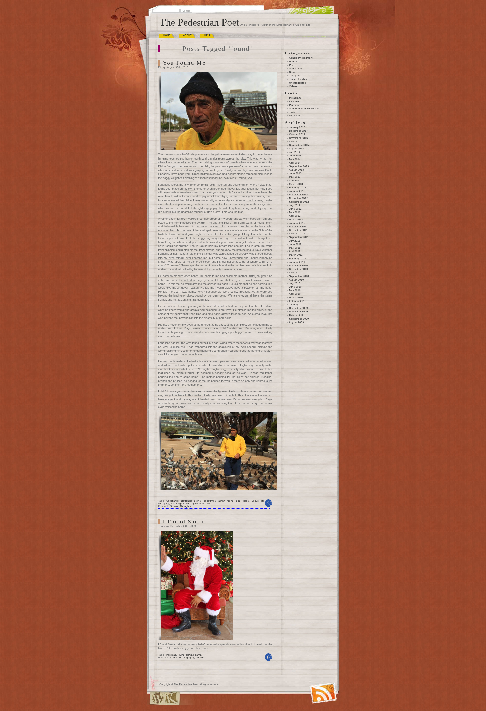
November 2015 (298, 137)
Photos (200, 657)
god (238, 500)
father (221, 500)
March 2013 (296, 184)
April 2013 (295, 180)
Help (207, 35)
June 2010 (295, 286)
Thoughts (185, 506)
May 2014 (295, 159)
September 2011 (299, 237)
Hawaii (190, 654)
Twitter (292, 112)
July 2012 (294, 205)
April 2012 (295, 215)
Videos (293, 86)
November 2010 (298, 269)
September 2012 (299, 201)
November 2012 (298, 198)
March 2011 (296, 254)
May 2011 (294, 247)
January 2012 (297, 223)
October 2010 (297, 272)
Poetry (293, 65)
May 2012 (295, 212)
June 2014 (295, 155)
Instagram (295, 97)
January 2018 (297, 127)
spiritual (196, 503)
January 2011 (297, 262)
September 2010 (299, 276)
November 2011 (298, 230)
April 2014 (295, 162)
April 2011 (294, 251)
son (188, 503)
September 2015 (299, 145)
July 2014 (294, 152)
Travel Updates (298, 79)
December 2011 (298, 226)
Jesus (255, 500)
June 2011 (295, 244)
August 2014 (296, 148)
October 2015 (297, 141)
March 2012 (296, 219)
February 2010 (297, 301)
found (230, 500)
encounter (209, 500)
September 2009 (299, 318)
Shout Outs (295, 68)
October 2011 (297, 233)
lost (173, 503)
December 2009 (298, 308)
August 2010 (296, 279)
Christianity (172, 500)
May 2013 (295, 176)
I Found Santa (183, 521)
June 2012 (295, 208)
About (187, 35)
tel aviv (206, 503)
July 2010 (294, 283)
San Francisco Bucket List (304, 108)
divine (197, 500)
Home (166, 35)
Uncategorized (297, 82)
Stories (174, 506)
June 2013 (295, 173)
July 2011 (294, 240)
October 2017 (297, 134)
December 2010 (298, 265)
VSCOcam (295, 115)
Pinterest (294, 105)
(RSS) (312, 687)
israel (246, 500)
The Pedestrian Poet (199, 22)
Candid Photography (182, 657)
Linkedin (294, 101)
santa (198, 654)
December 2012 (298, 194)
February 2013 (297, 187)
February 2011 (297, 258)
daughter (186, 500)
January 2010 (297, 304)
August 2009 (296, 322)
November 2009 (298, 311)
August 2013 (296, 169)
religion (180, 503)
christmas (170, 654)
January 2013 (297, 191)
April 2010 (295, 293)
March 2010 (296, 297)
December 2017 (298, 130)
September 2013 (299, 166)
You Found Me (184, 63)
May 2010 (295, 290)
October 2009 (297, 315)
